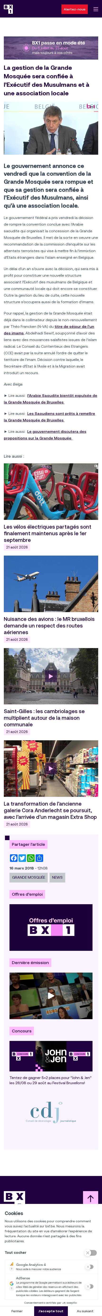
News (57, 877)
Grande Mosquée (28, 877)
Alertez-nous (74, 9)
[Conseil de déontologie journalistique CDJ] (51, 1112)
